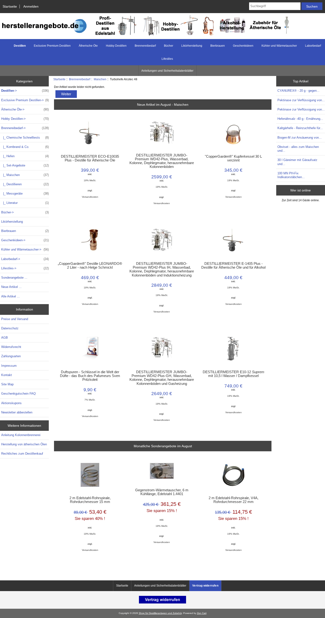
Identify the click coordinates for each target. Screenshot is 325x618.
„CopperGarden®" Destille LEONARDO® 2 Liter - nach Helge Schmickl (90, 265)
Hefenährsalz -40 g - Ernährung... (300, 119)
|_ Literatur (25, 203)
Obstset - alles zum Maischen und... (298, 148)
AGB (4, 337)
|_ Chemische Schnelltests (25, 137)
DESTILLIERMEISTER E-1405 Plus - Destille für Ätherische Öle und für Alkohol (233, 265)
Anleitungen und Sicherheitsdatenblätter (167, 70)
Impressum (9, 365)
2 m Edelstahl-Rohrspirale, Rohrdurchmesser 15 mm (90, 500)
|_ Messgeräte (25, 193)
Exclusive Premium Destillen (52, 45)
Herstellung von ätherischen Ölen (24, 444)
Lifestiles (167, 58)
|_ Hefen (25, 156)
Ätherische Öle (88, 45)
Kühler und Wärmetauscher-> (25, 249)
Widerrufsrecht (11, 347)
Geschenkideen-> (25, 240)
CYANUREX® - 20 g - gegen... (298, 90)
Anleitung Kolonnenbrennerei (20, 435)
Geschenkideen (243, 45)
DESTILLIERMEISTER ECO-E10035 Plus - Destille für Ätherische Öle (90, 158)
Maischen (100, 79)
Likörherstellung (191, 45)
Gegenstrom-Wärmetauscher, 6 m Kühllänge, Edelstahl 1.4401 (161, 492)
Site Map (7, 384)
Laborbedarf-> (25, 259)
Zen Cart (202, 613)
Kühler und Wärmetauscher (279, 45)
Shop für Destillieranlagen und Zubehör (160, 613)
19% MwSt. (90, 180)
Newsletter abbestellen (16, 412)
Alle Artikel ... (10, 296)
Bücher (168, 45)
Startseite (10, 6)
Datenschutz (10, 328)
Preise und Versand (14, 319)
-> (25, 90)
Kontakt (6, 375)
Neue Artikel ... (11, 287)
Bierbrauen (217, 45)
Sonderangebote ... (14, 277)
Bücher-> (25, 212)
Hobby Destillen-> (25, 119)
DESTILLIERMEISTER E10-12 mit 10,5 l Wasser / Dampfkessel (233, 374)
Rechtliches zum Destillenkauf (22, 453)
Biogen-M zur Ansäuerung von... (299, 137)
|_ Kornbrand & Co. (25, 147)
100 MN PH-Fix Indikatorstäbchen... (291, 175)
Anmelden (31, 6)
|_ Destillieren (25, 184)
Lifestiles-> (25, 268)
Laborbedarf (313, 45)
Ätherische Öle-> (25, 109)
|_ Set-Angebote (25, 165)
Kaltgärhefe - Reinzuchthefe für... (300, 128)
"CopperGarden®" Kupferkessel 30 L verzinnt (233, 158)
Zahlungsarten (11, 356)
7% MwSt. (89, 399)
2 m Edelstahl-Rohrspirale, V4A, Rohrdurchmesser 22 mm (233, 500)
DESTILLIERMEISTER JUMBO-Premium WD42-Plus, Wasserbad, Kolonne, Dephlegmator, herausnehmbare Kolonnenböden (161, 161)
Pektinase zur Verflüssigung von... (301, 100)
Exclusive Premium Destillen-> (25, 100)
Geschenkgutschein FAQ (18, 393)
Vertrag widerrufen (205, 585)
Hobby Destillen (116, 45)
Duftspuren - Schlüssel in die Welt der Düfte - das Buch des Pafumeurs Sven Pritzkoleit (90, 376)
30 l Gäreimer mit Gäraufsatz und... (297, 162)
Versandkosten (90, 197)
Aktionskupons (11, 403)
